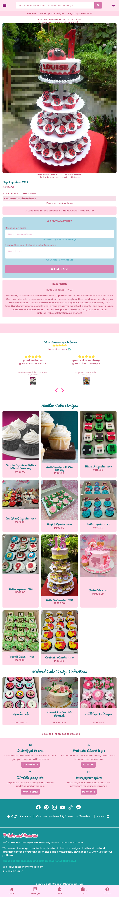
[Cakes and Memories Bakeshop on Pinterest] (46, 807)
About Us (88, 764)
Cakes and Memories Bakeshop (68, 884)
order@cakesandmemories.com (23, 866)
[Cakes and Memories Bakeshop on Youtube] (62, 807)
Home (31, 13)
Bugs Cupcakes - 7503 (80, 13)
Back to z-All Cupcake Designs (59, 734)
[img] (59, 346)
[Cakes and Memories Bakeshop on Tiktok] (70, 807)
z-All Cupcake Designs (52, 13)
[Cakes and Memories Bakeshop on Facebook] (38, 807)
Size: (19, 193)
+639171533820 (13, 871)
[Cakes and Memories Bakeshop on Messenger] (78, 807)
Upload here (30, 764)
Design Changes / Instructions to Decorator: (30, 245)
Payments (88, 791)
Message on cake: (15, 228)
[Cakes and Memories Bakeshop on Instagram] (54, 807)
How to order (30, 791)
